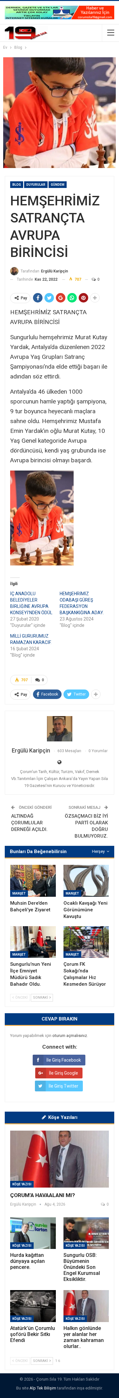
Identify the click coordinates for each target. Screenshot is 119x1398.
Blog (16, 184)
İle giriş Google (63, 1073)
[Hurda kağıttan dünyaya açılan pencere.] (33, 1233)
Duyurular (35, 184)
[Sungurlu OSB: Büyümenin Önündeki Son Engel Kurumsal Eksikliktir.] (86, 1233)
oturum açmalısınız (69, 1035)
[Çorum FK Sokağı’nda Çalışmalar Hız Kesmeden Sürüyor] (86, 942)
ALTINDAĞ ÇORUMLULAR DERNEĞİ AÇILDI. (29, 822)
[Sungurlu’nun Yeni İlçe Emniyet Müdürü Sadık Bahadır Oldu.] (33, 942)
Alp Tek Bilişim (43, 1388)
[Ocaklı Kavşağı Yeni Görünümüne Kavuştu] (86, 880)
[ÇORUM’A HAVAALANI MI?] (59, 1159)
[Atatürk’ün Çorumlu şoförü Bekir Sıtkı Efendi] (33, 1306)
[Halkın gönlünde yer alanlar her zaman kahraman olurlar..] (86, 1306)
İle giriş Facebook (63, 1060)
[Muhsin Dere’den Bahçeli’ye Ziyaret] (33, 880)
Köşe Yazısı (21, 1184)
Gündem (57, 184)
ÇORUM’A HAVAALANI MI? (42, 1195)
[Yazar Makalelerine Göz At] (59, 728)
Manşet (19, 893)
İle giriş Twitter (63, 1086)
